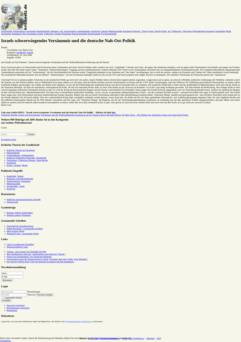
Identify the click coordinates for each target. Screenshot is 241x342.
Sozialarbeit (6, 34)
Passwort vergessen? (16, 305)
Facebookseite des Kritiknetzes (78, 321)
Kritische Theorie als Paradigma (21, 150)
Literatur (104, 31)
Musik (228, 31)
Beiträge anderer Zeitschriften (20, 213)
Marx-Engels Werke (15, 231)
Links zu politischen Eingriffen (20, 244)
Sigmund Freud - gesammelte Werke (23, 234)
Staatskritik (220, 31)
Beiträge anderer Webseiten (19, 215)
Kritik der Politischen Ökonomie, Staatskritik (26, 158)
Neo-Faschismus (29, 34)
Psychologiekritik (108, 34)
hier (113, 112)
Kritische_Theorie (140, 31)
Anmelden (6, 300)
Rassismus (127, 31)
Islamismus (17, 34)
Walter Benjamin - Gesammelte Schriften (25, 228)
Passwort (31, 294)
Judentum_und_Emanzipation (63, 31)
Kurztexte (11, 189)
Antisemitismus (83, 31)
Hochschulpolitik (79, 34)
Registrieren (12, 310)
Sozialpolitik (6, 31)
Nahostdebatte (198, 31)
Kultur (40, 34)
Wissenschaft (12, 202)
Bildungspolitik (115, 31)
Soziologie (95, 31)
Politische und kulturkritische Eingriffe (24, 199)
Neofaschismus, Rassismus (18, 181)
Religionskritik (94, 34)
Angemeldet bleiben (13, 298)
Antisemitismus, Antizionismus (20, 155)
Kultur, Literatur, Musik (17, 165)
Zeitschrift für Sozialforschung (20, 226)
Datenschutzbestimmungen (106, 338)
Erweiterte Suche (8, 139)
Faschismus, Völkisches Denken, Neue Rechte (27, 160)
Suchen (31, 134)
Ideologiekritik (43, 31)
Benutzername (33, 292)
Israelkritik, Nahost (24, 52)
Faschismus (31, 31)
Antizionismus (19, 31)
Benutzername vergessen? (18, 308)
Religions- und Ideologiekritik (20, 179)
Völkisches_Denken (53, 34)
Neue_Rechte (155, 31)
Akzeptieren (5, 340)
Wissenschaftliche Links (17, 247)
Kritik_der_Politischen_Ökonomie (177, 31)
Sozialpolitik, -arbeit (15, 186)
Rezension (210, 31)
